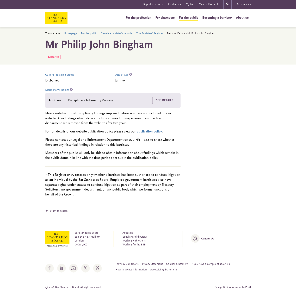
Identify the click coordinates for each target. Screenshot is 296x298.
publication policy (149, 131)
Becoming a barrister (217, 18)
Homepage (70, 33)
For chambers (165, 18)
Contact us (174, 4)
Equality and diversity (134, 237)
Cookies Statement (177, 264)
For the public (188, 18)
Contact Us (207, 238)
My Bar (190, 4)
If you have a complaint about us (211, 264)
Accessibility (244, 4)
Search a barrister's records (116, 33)
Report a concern (153, 4)
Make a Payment (208, 4)
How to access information (131, 269)
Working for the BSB (134, 244)
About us (242, 18)
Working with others (134, 240)
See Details (164, 100)
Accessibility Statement (163, 269)
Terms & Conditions (127, 264)
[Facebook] (49, 268)
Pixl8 (248, 287)
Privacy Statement (152, 264)
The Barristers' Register (149, 33)
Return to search (58, 211)
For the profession (138, 18)
